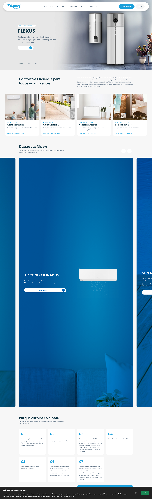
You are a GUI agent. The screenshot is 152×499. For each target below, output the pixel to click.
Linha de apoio (127, 6)
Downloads (73, 6)
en (141, 6)
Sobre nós (60, 6)
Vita (36, 64)
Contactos (93, 6)
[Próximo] (129, 151)
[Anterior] (123, 151)
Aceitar (145, 493)
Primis (21, 64)
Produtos (47, 6)
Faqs (83, 6)
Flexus (29, 64)
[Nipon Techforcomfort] (14, 6)
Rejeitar (136, 493)
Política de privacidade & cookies (64, 496)
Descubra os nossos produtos (15, 133)
